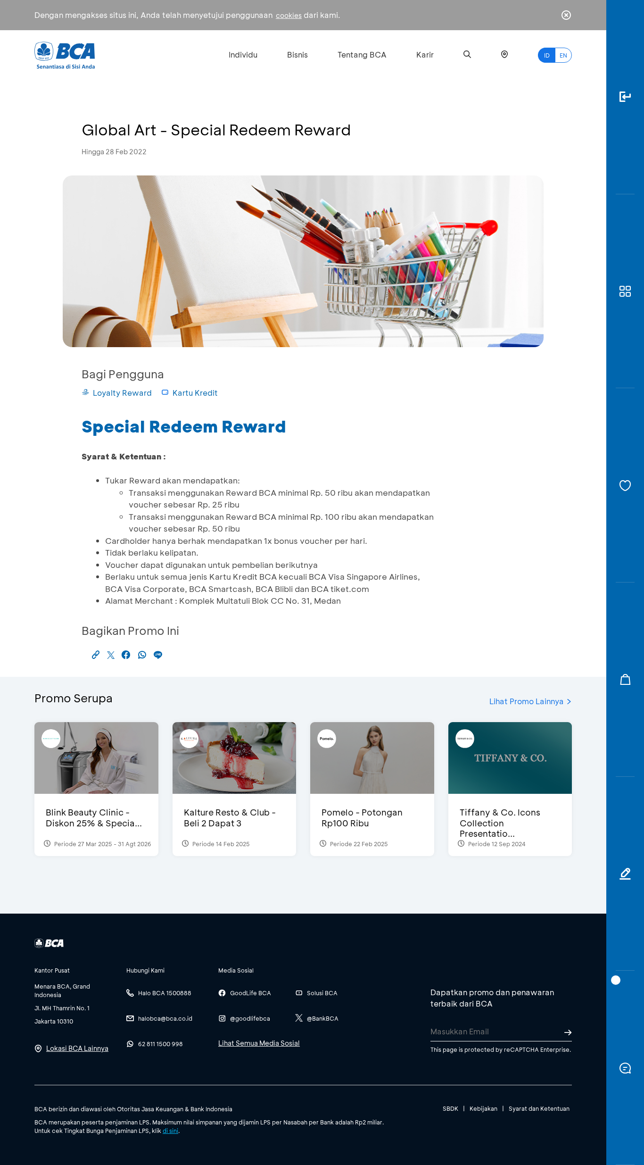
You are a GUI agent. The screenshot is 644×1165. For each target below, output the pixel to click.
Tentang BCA (362, 54)
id (547, 55)
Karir (425, 54)
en (563, 55)
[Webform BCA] (625, 874)
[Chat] (625, 1068)
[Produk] (625, 291)
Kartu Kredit (195, 393)
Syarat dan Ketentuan (539, 1108)
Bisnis (297, 54)
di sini (170, 1130)
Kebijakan (483, 1108)
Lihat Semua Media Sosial (259, 1043)
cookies (289, 15)
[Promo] (625, 679)
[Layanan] (625, 485)
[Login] (625, 97)
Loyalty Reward (122, 393)
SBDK (450, 1108)
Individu (243, 54)
